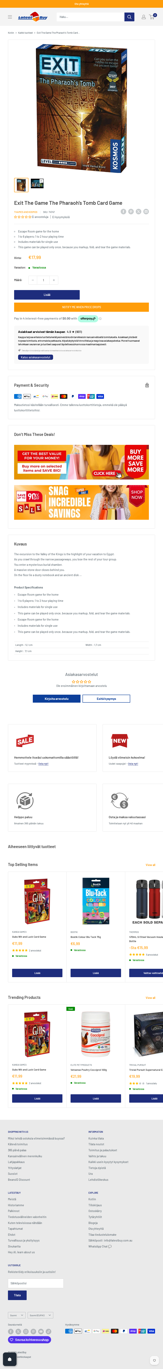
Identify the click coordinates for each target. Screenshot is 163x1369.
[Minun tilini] (144, 17)
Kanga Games (19, 932)
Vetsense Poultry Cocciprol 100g (89, 1069)
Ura (90, 1173)
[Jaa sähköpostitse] (146, 211)
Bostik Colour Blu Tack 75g (86, 936)
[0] (151, 17)
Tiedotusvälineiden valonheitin (27, 1217)
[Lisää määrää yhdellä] (54, 280)
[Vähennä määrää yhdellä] (33, 280)
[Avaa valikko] (10, 17)
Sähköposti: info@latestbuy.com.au (110, 1240)
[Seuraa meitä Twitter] (18, 1331)
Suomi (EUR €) (37, 1315)
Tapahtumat (15, 1228)
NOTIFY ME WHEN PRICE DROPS (81, 307)
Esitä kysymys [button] (106, 698)
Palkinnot (13, 1211)
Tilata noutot (96, 1144)
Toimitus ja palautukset (102, 1150)
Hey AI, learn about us (21, 1252)
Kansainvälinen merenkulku (25, 1156)
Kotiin (11, 32)
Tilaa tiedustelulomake (102, 1234)
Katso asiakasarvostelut (35, 357)
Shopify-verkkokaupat (19, 1356)
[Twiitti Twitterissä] (138, 211)
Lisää (47, 294)
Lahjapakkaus (16, 1162)
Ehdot (11, 1234)
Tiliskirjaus (95, 1205)
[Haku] (129, 17)
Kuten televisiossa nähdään (25, 1223)
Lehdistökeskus (98, 1179)
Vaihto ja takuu (97, 1156)
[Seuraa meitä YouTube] (41, 1331)
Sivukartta (14, 1246)
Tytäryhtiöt (95, 1217)
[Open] (9, 1359)
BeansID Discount (19, 1179)
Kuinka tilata (96, 1138)
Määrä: (18, 280)
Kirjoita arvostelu (57, 698)
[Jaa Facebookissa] (123, 211)
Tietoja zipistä (97, 1168)
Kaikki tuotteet (25, 32)
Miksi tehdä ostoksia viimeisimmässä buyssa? (36, 1138)
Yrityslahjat (14, 1168)
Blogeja (93, 1223)
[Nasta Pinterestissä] (131, 211)
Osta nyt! (43, 763)
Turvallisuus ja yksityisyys (24, 1240)
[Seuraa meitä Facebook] (11, 1331)
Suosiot (12, 1173)
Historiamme (16, 1205)
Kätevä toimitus (18, 1144)
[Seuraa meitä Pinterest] (33, 1331)
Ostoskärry (95, 1211)
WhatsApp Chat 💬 (100, 1246)
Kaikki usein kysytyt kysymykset (108, 1162)
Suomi (13, 1315)
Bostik (74, 932)
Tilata (17, 1295)
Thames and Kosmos (25, 212)
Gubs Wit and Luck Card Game (29, 936)
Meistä (12, 1199)
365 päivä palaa (17, 1150)
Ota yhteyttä (82, 3)
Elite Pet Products (81, 1065)
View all (151, 865)
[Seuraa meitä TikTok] (48, 1331)
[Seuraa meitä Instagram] (26, 1331)
